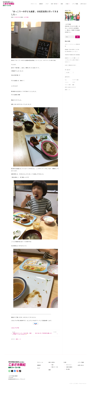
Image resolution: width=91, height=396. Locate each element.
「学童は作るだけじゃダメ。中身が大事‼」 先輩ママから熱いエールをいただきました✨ (22, 334)
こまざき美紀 (26, 17)
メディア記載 (81, 362)
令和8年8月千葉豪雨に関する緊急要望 (72, 54)
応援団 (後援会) (69, 367)
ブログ (47, 3)
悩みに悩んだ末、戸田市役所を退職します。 (44, 333)
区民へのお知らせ (68, 87)
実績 (62, 3)
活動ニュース (18, 339)
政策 (52, 364)
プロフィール (34, 3)
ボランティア (68, 364)
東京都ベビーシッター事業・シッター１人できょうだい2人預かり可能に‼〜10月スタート (72, 60)
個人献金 (68, 369)
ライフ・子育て (68, 84)
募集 (73, 84)
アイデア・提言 (75, 79)
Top (65, 79)
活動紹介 (41, 3)
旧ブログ (74, 87)
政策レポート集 (55, 367)
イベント (66, 82)
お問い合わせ (83, 3)
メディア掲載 (75, 3)
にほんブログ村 (15, 328)
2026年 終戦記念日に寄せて (70, 65)
